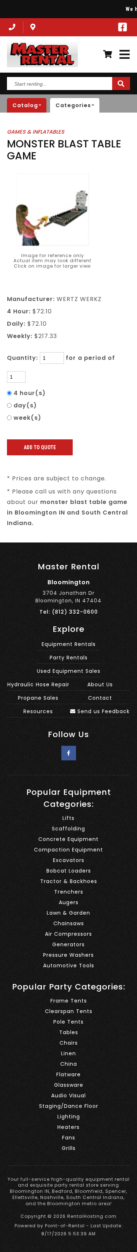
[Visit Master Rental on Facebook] (122, 27)
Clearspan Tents (68, 1011)
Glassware (68, 1085)
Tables (68, 1032)
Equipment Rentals (69, 644)
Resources (38, 711)
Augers (69, 902)
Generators (68, 944)
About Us (100, 684)
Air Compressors (68, 934)
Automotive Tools (68, 965)
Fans (68, 1137)
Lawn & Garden (68, 912)
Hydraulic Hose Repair (38, 684)
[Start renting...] (121, 83)
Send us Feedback (103, 711)
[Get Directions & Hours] (33, 27)
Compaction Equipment (68, 849)
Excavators (68, 860)
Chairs (69, 1042)
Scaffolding (68, 828)
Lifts (68, 818)
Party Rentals (69, 657)
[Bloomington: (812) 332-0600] (11, 27)
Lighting (68, 1116)
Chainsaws (68, 923)
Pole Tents (68, 1021)
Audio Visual (68, 1095)
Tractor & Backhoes (68, 881)
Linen (68, 1053)
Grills (69, 1148)
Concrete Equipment (68, 839)
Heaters (68, 1127)
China (68, 1064)
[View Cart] (107, 54)
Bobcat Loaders (68, 870)
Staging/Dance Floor (68, 1106)
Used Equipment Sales (68, 671)
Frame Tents (68, 1000)
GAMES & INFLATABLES (35, 131)
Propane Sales (38, 698)
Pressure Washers (68, 955)
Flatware (68, 1074)
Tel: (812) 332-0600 (68, 611)
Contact (100, 698)
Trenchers (68, 891)
